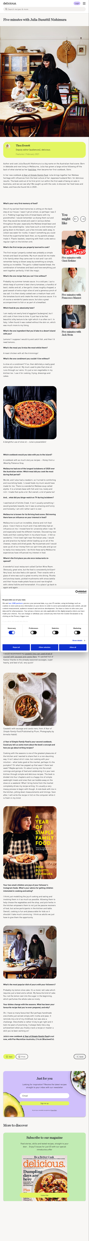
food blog (32, 169)
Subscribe (44, 1195)
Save (10, 1057)
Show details (77, 640)
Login (77, 3)
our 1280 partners (16, 603)
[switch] (33, 632)
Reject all (16, 647)
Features (20, 154)
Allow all (73, 647)
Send (81, 1057)
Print (23, 1057)
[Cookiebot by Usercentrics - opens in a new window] (77, 592)
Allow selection (44, 647)
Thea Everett (23, 145)
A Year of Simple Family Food (35, 175)
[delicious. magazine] (9, 3)
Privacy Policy (54, 1110)
